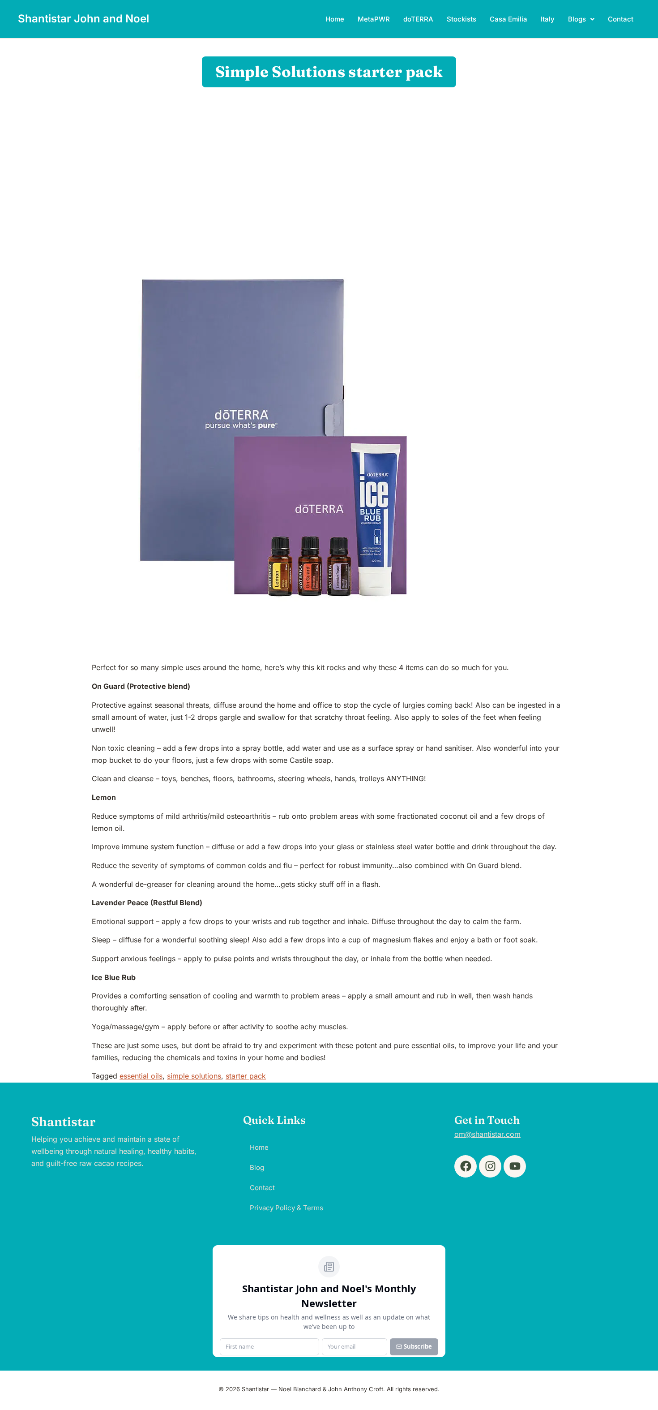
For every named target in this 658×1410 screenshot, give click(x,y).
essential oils (141, 1075)
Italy (548, 19)
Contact (620, 19)
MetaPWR (374, 19)
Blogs (577, 19)
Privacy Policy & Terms (286, 1208)
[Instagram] (490, 1166)
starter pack (246, 1075)
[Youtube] (515, 1166)
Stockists (461, 19)
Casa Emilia (508, 19)
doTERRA (418, 19)
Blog (257, 1167)
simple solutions (194, 1075)
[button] (581, 19)
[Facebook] (465, 1166)
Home (334, 19)
